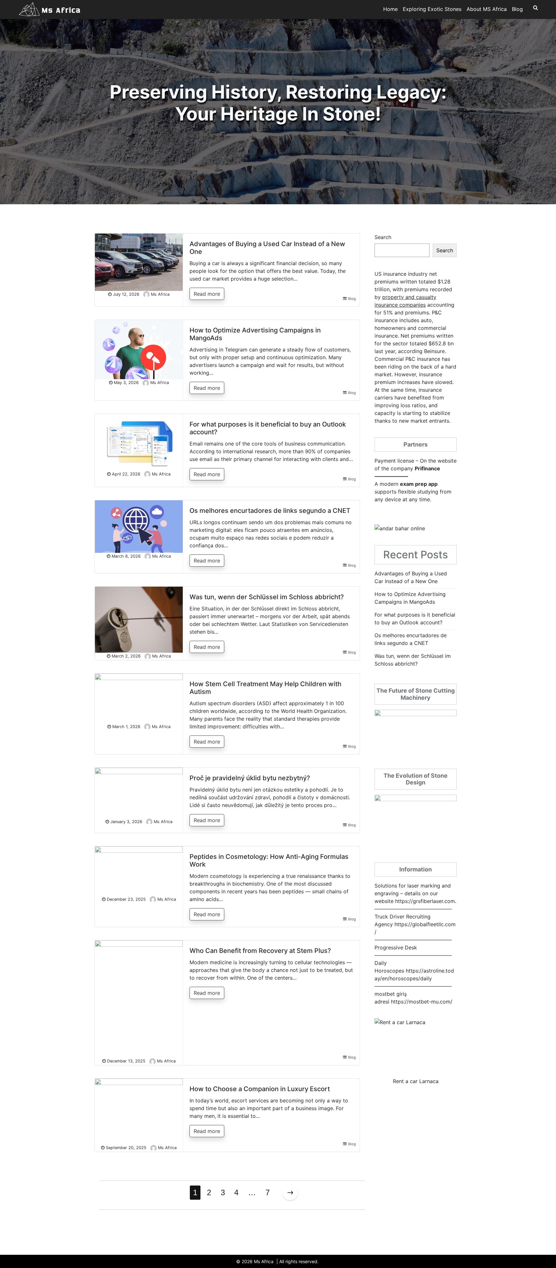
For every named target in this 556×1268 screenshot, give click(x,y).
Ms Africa (160, 294)
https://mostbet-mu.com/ (421, 1001)
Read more (207, 294)
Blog (517, 9)
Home (390, 9)
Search (383, 237)
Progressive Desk (396, 947)
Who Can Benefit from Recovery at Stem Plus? (260, 951)
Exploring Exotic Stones (432, 9)
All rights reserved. (299, 1261)
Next (290, 1192)
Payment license (394, 460)
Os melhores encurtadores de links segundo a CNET (270, 510)
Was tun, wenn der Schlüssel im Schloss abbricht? (267, 597)
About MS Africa (487, 9)
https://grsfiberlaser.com (425, 901)
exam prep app (419, 484)
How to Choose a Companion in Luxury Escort (260, 1089)
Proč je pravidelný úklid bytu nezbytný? (250, 778)
